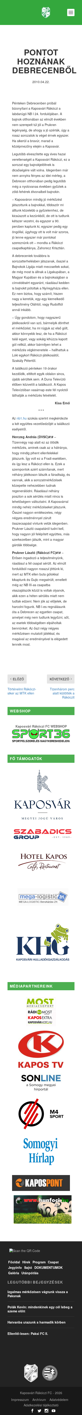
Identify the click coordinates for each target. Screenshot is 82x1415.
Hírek (26, 1262)
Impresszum (20, 1399)
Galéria (13, 1273)
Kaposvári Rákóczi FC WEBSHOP (41, 726)
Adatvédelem (58, 1399)
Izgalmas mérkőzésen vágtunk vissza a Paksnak (38, 1293)
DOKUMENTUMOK (48, 1267)
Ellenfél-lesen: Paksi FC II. (28, 1333)
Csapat (53, 1262)
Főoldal (14, 1262)
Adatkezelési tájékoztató (41, 1405)
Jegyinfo (15, 1267)
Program (39, 1262)
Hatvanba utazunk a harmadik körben (37, 1322)
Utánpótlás (29, 1273)
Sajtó (28, 1267)
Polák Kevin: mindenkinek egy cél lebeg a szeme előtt (40, 1309)
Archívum (39, 1399)
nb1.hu (22, 418)
